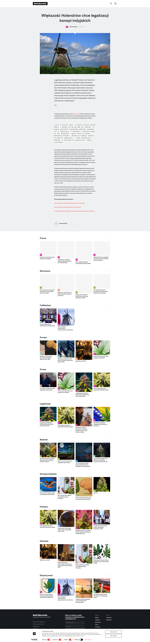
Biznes (97, 617)
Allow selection (113, 635)
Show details (87, 639)
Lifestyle (97, 619)
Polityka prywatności (38, 624)
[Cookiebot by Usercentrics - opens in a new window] (34, 640)
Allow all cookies (113, 631)
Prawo (43, 238)
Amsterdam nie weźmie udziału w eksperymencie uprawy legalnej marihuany (74, 211)
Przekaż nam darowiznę (39, 621)
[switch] (60, 640)
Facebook (108, 617)
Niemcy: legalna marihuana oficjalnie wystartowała (67, 207)
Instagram (109, 619)
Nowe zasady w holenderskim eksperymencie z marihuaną (69, 203)
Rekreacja (97, 627)
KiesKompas (76, 114)
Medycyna (98, 622)
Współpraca (36, 626)
